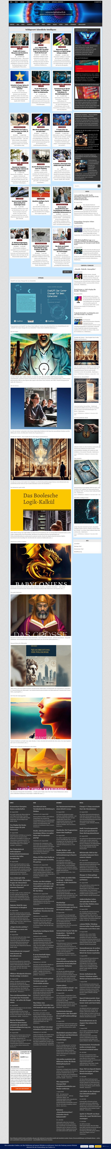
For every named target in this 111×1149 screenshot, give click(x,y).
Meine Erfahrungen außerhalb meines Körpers (23, 746)
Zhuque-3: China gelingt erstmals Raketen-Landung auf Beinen (89, 877)
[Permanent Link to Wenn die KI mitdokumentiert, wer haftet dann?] (41, 120)
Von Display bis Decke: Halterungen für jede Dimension (18, 827)
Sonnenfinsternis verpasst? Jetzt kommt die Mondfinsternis (20, 953)
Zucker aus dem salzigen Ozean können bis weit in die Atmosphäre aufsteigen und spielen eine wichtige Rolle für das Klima (43, 886)
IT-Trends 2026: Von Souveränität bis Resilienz (62, 130)
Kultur (28, 2)
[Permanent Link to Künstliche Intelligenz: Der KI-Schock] (41, 192)
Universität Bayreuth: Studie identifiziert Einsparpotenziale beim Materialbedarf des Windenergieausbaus (86, 210)
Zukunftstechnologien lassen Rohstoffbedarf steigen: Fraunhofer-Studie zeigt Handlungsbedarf (41, 248)
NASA (18, 24)
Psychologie (73, 24)
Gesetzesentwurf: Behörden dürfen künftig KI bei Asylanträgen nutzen (19, 203)
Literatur (22, 2)
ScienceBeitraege (16, 47)
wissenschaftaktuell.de (55, 12)
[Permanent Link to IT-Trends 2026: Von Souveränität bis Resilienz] (62, 120)
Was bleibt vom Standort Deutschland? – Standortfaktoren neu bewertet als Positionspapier (62, 248)
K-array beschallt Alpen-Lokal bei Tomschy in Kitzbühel (42, 957)
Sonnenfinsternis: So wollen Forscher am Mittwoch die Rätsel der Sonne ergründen (90, 950)
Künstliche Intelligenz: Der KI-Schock (40, 202)
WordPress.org (78, 564)
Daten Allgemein (81, 24)
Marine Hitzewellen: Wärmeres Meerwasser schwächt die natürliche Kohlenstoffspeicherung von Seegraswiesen (20, 1024)
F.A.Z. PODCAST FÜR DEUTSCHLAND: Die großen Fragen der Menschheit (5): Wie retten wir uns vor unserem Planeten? (20, 882)
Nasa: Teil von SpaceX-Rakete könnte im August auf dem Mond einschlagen (90, 1071)
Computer (37, 24)
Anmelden (77, 556)
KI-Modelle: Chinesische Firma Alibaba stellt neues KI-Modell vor (62, 165)
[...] (50, 327)
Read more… (59, 826)
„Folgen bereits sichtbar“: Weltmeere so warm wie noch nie (19, 929)
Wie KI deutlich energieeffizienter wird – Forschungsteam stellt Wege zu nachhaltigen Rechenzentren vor (62, 209)
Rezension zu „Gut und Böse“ (81, 390)
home (11, 2)
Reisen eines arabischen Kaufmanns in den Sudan (23, 590)
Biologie (55, 24)
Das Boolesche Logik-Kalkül (18, 331)
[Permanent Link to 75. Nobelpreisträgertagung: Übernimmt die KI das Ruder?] (20, 234)
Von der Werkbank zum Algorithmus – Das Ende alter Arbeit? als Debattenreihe (41, 90)
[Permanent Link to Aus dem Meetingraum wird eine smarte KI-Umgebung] (41, 156)
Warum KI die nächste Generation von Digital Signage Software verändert (62, 51)
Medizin (60, 24)
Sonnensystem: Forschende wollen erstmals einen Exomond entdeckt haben (90, 1047)
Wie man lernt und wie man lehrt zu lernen (22, 692)
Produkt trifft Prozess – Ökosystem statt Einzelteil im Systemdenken (19, 53)
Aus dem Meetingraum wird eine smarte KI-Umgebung (41, 167)
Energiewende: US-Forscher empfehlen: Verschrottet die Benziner (43, 911)
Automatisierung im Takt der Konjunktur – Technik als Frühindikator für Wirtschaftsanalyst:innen (62, 91)
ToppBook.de (34, 2)
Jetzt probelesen (24, 1060)
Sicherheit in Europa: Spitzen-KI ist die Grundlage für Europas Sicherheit (19, 87)
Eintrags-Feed (77, 559)
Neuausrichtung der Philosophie (19, 487)
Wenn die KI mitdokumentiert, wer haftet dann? (41, 130)
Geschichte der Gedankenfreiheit (19, 641)
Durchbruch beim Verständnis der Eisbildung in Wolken (44, 809)
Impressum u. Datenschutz (57, 2)
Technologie (29, 24)
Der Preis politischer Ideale (81, 431)
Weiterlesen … (77, 273)
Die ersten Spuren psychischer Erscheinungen (87, 30)
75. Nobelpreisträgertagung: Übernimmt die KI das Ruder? (20, 243)
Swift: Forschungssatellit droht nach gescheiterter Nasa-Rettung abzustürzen (89, 831)
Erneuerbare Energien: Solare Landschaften (84, 235)
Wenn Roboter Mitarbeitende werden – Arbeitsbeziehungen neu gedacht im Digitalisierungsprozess (85, 147)
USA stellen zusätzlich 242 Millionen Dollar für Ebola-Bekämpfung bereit (66, 1061)
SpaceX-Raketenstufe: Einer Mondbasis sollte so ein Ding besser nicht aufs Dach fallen (90, 1000)
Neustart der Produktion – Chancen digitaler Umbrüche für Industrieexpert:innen (19, 169)
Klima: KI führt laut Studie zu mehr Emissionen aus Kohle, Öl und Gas (19, 131)
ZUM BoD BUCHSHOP (22, 1088)
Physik (43, 24)
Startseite (12, 24)
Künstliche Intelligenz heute (81, 510)
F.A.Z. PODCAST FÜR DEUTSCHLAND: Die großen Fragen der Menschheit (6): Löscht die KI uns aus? (41, 50)
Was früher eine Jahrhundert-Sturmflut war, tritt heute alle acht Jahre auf (43, 1005)
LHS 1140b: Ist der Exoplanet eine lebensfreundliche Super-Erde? (90, 1094)
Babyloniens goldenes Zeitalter (18, 385)
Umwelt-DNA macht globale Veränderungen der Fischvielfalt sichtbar (43, 981)
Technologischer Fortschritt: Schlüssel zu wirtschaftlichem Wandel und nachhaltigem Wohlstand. (86, 119)
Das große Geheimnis (16, 436)
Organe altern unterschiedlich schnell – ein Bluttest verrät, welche (66, 988)
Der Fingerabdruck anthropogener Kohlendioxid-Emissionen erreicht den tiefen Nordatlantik (19, 853)
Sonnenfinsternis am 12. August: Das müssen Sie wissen (88, 1023)
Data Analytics (78, 471)
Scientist (37, 54)
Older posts (67, 272)
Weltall (23, 24)
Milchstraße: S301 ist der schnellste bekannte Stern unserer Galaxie (89, 855)
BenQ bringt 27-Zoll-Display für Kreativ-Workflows (85, 303)
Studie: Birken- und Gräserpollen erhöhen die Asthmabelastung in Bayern (66, 852)
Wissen (16, 2)
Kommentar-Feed (78, 562)
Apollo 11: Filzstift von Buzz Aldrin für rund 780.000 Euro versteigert (90, 1116)
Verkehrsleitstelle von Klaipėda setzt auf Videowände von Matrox (86, 327)
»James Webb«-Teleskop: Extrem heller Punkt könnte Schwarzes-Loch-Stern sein (90, 926)
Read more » (95, 385)
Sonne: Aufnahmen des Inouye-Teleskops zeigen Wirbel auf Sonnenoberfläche (90, 976)
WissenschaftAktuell (20, 127)
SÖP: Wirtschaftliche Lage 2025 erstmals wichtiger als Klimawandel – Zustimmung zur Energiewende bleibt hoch (87, 255)
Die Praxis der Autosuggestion (18, 540)
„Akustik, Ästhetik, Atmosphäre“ (85, 282)
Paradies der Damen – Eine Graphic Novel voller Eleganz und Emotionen (29, 281)
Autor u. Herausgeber (44, 2)
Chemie (66, 24)
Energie (48, 24)
